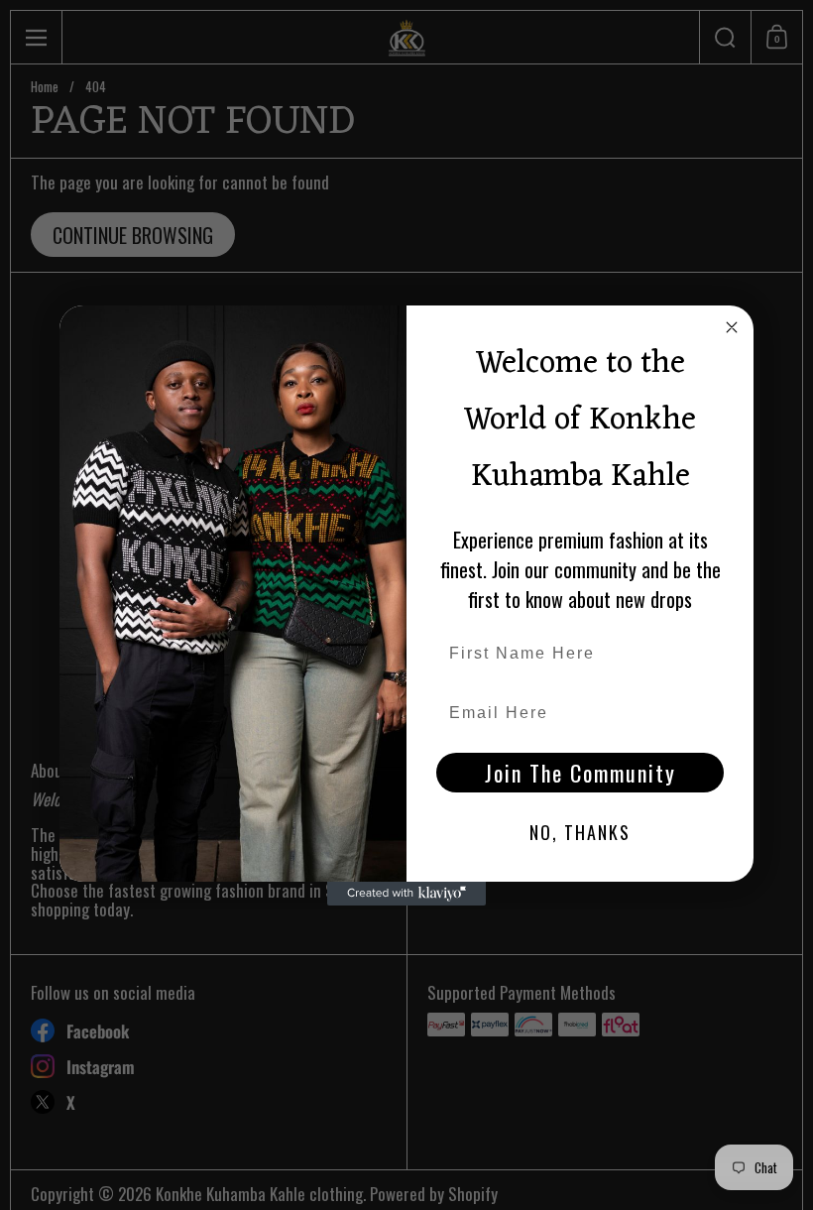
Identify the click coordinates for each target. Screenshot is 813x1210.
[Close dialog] (732, 327)
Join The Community (580, 772)
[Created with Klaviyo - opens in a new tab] (406, 894)
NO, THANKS (580, 832)
